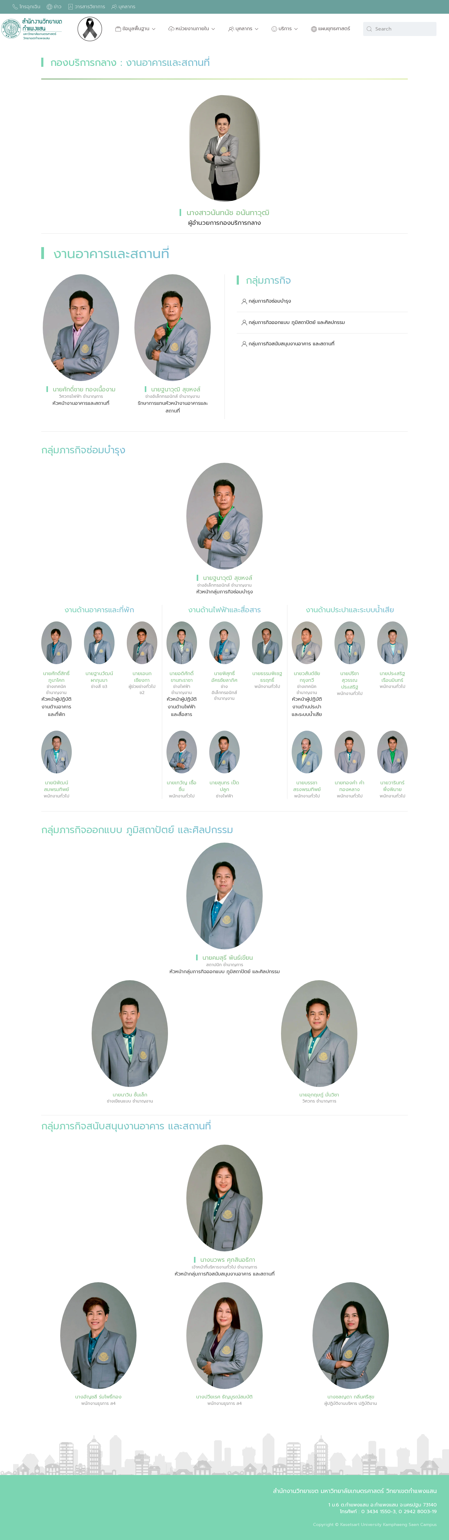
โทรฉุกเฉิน (30, 6)
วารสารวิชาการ (90, 6)
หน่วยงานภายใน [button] (192, 28)
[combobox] (399, 29)
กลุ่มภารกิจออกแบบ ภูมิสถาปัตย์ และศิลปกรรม (297, 322)
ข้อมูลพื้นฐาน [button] (135, 28)
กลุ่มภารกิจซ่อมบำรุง (270, 301)
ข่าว (57, 6)
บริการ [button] (285, 28)
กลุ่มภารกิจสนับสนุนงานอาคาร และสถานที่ (291, 343)
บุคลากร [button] (243, 28)
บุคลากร (127, 6)
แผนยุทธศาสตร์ (334, 28)
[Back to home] (32, 29)
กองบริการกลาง (83, 62)
